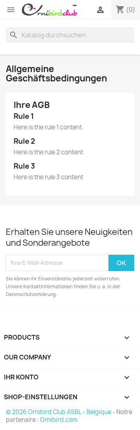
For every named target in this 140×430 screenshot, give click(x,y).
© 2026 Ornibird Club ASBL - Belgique (58, 412)
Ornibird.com (58, 420)
